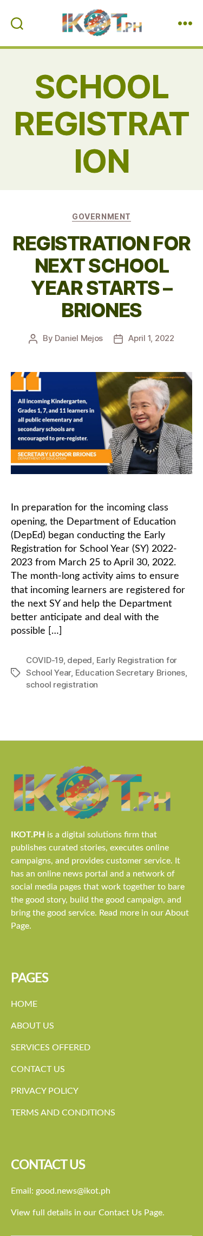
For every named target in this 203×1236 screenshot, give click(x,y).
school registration (62, 684)
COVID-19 (44, 660)
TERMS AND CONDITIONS (63, 1112)
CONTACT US (38, 1069)
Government (101, 216)
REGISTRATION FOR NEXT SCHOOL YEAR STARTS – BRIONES (101, 276)
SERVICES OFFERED (50, 1047)
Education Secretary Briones (130, 672)
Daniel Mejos (79, 338)
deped (79, 660)
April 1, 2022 (151, 338)
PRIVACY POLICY (44, 1091)
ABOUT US (32, 1025)
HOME (24, 1004)
